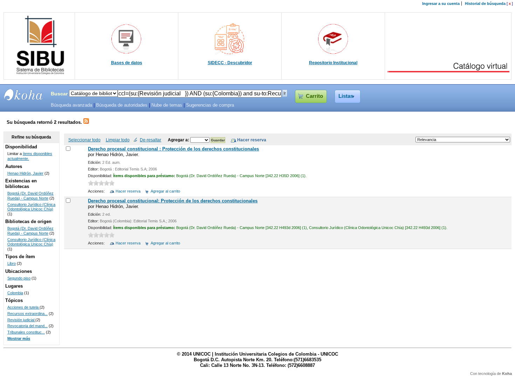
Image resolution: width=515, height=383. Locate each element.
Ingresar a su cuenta (441, 3)
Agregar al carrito (165, 191)
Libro (11, 263)
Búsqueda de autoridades (121, 105)
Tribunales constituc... (26, 332)
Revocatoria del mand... (27, 326)
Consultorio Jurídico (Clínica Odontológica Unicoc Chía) (31, 206)
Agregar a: (179, 139)
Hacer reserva (128, 191)
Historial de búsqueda (485, 3)
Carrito (314, 96)
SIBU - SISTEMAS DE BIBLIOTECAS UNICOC (23, 95)
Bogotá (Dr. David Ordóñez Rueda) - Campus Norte (30, 195)
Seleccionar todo (84, 139)
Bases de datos (126, 62)
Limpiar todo (118, 139)
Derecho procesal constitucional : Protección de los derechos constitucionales (173, 149)
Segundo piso (18, 278)
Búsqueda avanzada (71, 105)
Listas (345, 96)
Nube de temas (166, 105)
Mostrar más (18, 338)
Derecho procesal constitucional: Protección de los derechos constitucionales (173, 200)
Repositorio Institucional (333, 62)
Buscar (59, 93)
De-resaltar (150, 139)
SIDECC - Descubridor (230, 62)
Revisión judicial (21, 320)
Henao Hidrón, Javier (25, 173)
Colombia (15, 293)
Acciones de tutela (23, 307)
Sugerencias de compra (210, 105)
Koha (507, 373)
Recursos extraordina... (27, 313)
